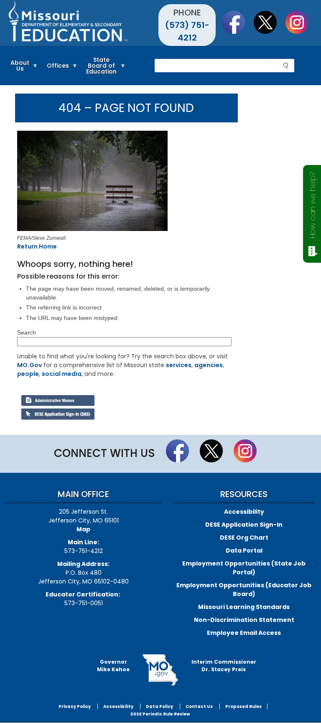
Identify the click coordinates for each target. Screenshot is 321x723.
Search (26, 332)
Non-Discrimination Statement (244, 620)
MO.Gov (29, 365)
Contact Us (199, 706)
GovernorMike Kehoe (113, 665)
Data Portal (244, 550)
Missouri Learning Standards (244, 607)
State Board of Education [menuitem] (99, 69)
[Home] (83, 23)
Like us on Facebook (237, 22)
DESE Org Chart (244, 537)
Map (83, 529)
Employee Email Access (244, 633)
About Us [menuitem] (17, 69)
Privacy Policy (75, 706)
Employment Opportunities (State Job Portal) (244, 567)
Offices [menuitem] (56, 69)
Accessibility (244, 511)
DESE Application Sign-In (244, 524)
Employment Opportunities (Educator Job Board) (243, 589)
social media (62, 374)
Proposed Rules (243, 706)
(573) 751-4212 (187, 31)
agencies (208, 365)
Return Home (37, 246)
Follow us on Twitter (269, 22)
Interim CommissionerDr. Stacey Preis (223, 665)
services (178, 365)
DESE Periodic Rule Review (160, 714)
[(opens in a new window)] (124, 182)
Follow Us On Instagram (301, 22)
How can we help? (312, 205)
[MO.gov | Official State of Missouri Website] (160, 670)
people (28, 374)
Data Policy (159, 706)
